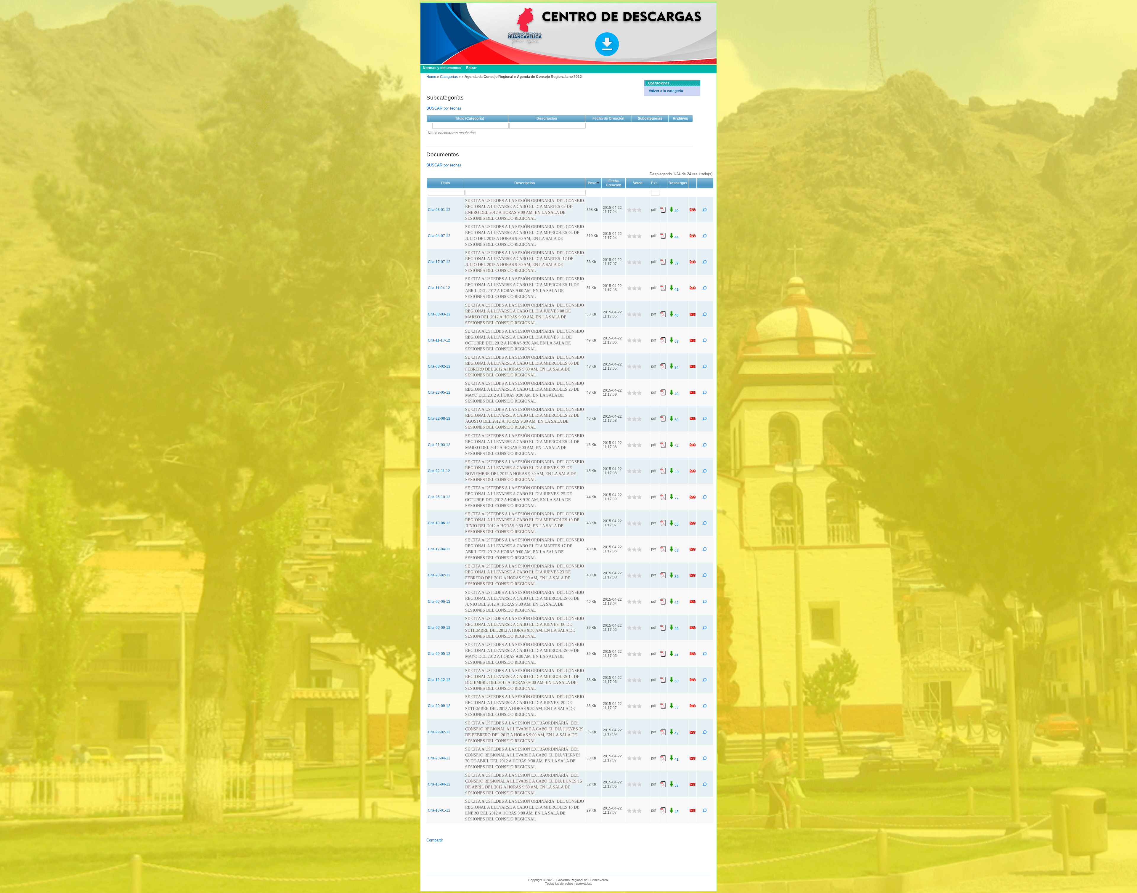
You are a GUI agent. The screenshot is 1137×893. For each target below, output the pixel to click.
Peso (592, 183)
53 (677, 707)
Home (431, 77)
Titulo (445, 183)
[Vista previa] (705, 211)
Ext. (654, 183)
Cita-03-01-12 (439, 210)
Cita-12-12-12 (439, 680)
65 (677, 524)
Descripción (547, 118)
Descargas (678, 183)
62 (677, 603)
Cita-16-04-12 (439, 784)
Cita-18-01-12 (439, 810)
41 (677, 289)
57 (677, 446)
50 (677, 420)
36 (677, 577)
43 (677, 812)
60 (677, 681)
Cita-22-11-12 (439, 471)
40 (677, 211)
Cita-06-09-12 (439, 628)
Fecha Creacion (613, 183)
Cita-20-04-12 (439, 758)
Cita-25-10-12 (439, 497)
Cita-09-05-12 (439, 654)
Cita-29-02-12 (439, 732)
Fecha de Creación (608, 118)
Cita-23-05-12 (439, 392)
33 (677, 472)
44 (677, 237)
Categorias (449, 77)
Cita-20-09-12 (439, 706)
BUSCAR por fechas (444, 108)
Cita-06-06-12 (439, 601)
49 (677, 629)
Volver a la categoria (666, 91)
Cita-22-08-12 (439, 418)
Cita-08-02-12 (439, 366)
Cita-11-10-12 (439, 340)
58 (677, 785)
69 (677, 551)
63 (677, 341)
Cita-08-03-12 (439, 314)
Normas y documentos (442, 68)
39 (677, 263)
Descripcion (524, 183)
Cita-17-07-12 (439, 262)
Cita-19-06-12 (439, 523)
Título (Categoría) (469, 118)
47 (677, 733)
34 (677, 367)
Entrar (471, 68)
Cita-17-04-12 (439, 549)
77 (677, 498)
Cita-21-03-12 (439, 445)
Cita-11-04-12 (439, 288)
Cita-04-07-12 (439, 236)
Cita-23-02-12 (439, 575)
